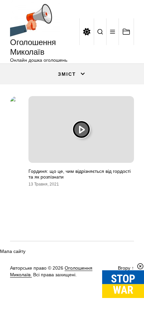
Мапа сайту (12, 251)
